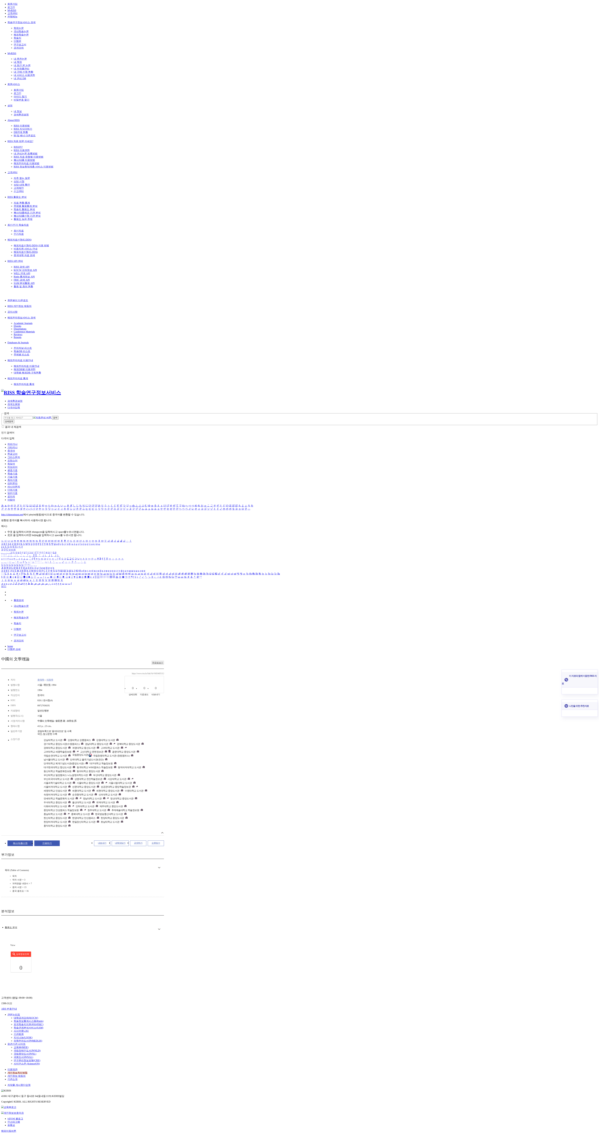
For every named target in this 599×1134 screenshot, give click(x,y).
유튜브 (11, 1125)
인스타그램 (13, 1122)
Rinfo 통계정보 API (24, 276)
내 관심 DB (20, 78)
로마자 (11, 496)
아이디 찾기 (20, 96)
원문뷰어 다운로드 (17, 300)
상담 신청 (19, 181)
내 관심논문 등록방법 (25, 153)
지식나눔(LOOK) (23, 1037)
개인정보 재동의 (16, 1076)
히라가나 (12, 444)
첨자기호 (12, 480)
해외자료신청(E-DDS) (19, 239)
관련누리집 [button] (13, 1014)
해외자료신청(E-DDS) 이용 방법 (31, 245)
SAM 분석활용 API (24, 283)
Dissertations (20, 329)
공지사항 (12, 312)
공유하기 (138, 843)
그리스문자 (13, 457)
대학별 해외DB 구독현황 (27, 372)
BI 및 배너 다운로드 (25, 135)
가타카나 (12, 447)
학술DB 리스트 (22, 351)
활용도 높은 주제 (23, 219)
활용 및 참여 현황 (23, 286)
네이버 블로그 (15, 1118)
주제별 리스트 (21, 354)
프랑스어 (12, 460)
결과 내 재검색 (13, 427)
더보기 (159, 867)
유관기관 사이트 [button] (16, 1044)
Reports (17, 337)
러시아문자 (13, 486)
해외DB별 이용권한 (24, 369)
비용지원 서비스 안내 (25, 248)
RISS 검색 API (21, 267)
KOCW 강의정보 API (25, 270)
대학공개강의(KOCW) (26, 1018)
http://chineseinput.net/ (12, 514)
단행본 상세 (14, 649)
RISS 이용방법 (22, 125)
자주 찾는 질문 (22, 178)
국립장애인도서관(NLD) (27, 1050)
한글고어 (12, 454)
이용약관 (12, 1069)
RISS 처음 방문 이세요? (20, 141)
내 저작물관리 (21, 68)
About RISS (13, 120)
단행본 (17, 41)
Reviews (18, 334)
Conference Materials (24, 331)
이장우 (49, 680)
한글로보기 (157, 663)
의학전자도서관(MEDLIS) (28, 1040)
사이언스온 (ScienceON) (27, 1063)
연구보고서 (20, 44)
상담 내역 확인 (22, 184)
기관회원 (19, 1034)
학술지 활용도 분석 (24, 209)
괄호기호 (12, 470)
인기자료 (19, 234)
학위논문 (19, 28)
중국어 (11, 450)
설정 (9, 105)
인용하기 (47, 843)
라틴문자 (12, 483)
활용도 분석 (11, 927)
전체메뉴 (12, 16)
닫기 (3, 586)
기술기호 (12, 477)
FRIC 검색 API (22, 280)
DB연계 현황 (21, 132)
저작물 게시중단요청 (19, 1085)
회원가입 (12, 4)
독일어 (11, 463)
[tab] (11, 927)
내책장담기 (120, 843)
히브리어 (12, 467)
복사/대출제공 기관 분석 (27, 212)
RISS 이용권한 (22, 150)
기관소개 (12, 1079)
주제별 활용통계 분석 (25, 206)
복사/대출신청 (20, 843)
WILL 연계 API (22, 273)
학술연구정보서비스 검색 (21, 22)
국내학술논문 (21, 31)
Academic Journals (23, 323)
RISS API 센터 (15, 261)
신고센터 (19, 191)
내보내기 (102, 843)
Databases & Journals (18, 342)
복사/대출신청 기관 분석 (27, 216)
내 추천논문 (20, 58)
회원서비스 (13, 84)
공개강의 (19, 47)
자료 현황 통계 (22, 202)
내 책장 (18, 62)
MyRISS (11, 10)
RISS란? (18, 147)
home (10, 646)
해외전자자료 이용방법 (26, 163)
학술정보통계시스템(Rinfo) (28, 1021)
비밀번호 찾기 (21, 99)
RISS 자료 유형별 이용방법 (28, 157)
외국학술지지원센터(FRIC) (28, 1024)
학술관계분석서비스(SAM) (28, 1027)
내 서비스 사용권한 (24, 75)
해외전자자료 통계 (17, 378)
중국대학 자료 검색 (24, 255)
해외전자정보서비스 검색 (21, 317)
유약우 (40, 680)
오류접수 (156, 843)
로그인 (11, 7)
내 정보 (18, 111)
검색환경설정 (21, 114)
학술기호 (12, 473)
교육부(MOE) (21, 1047)
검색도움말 (13, 404)
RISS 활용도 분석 (17, 197)
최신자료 (19, 230)
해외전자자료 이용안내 (20, 360)
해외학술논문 (21, 34)
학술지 (17, 38)
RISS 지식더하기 (23, 129)
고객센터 (12, 13)
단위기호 (12, 490)
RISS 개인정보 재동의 (19, 306)
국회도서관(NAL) (23, 1057)
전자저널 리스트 (23, 348)
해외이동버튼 (8, 1131)
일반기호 (12, 493)
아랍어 (11, 499)
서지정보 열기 (162, 832)
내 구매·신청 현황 (23, 72)
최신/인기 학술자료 (18, 225)
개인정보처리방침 (17, 1072)
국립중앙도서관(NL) (25, 1054)
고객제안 (19, 188)
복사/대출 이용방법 (24, 160)
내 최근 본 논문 (22, 65)
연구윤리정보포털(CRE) (27, 1060)
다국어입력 (13, 407)
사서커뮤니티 (21, 1031)
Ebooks (17, 326)
